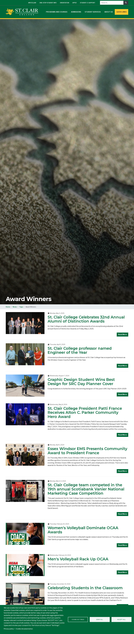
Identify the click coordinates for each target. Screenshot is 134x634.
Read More (122, 334)
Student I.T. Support (87, 3)
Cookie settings (78, 619)
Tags (21, 307)
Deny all (99, 619)
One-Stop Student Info (48, 3)
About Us (108, 12)
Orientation (64, 3)
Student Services (93, 12)
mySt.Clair (32, 3)
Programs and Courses (56, 12)
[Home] (23, 12)
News (15, 307)
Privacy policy (9, 629)
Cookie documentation (24, 629)
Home (8, 307)
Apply (74, 3)
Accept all (121, 619)
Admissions (76, 12)
